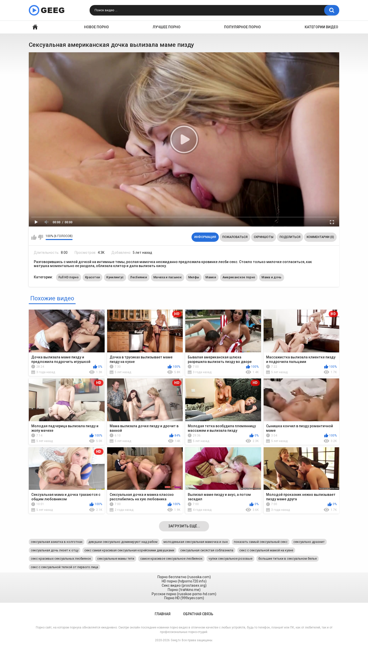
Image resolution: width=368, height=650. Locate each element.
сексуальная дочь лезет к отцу (54, 550)
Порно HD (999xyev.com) (184, 598)
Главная (35, 27)
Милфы (193, 277)
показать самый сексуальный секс (260, 542)
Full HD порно (69, 277)
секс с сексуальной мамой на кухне (266, 550)
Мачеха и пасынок (167, 277)
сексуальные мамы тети (115, 558)
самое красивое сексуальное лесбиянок (171, 558)
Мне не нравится (40, 237)
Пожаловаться (235, 237)
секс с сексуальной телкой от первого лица (64, 567)
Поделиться (290, 237)
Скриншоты (263, 237)
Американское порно (239, 277)
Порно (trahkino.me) (184, 590)
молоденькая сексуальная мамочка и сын (195, 542)
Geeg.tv (176, 640)
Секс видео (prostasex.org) (184, 585)
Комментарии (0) (320, 237)
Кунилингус (115, 277)
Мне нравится (34, 237)
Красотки (92, 277)
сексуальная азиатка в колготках (56, 542)
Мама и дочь (271, 277)
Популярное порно (242, 27)
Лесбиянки (138, 277)
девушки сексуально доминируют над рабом (122, 542)
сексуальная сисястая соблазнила (206, 550)
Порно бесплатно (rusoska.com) (184, 577)
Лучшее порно (166, 27)
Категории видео (321, 27)
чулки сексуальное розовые (230, 558)
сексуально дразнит (309, 542)
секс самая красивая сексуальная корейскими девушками (129, 550)
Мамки (211, 277)
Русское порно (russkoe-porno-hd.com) (184, 594)
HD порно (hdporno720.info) (184, 581)
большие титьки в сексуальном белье (287, 558)
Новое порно (96, 27)
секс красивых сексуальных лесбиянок (61, 558)
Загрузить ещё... (184, 526)
